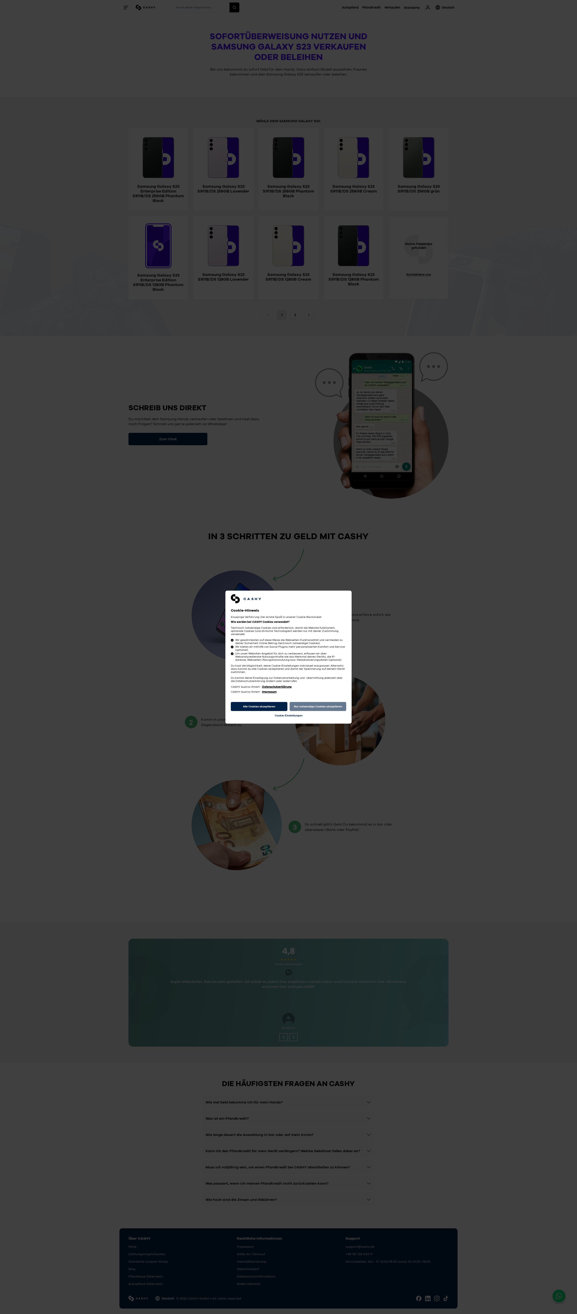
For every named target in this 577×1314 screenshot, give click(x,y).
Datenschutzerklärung (277, 686)
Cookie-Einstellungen (288, 715)
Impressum (269, 691)
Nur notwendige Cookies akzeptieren (318, 706)
